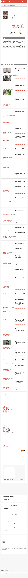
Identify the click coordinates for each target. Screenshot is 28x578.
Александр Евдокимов (5, 427)
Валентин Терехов (6, 281)
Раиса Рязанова (16, 25)
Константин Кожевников (7, 220)
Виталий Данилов (5, 426)
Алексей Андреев (5, 297)
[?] (10, 201)
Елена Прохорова (5, 412)
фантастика (2, 573)
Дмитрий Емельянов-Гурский (6, 444)
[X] (24, 450)
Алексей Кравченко (19, 24)
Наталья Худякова (14, 26)
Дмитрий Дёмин (5, 369)
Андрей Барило (5, 140)
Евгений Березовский (6, 201)
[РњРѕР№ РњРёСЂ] (23, 450)
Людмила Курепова (6, 190)
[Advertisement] (14, 56)
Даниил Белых (19, 26)
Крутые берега (13, 5)
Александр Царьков (5, 424)
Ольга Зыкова (4, 403)
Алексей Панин (5, 121)
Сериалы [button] (11, 565)
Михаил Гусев (4, 422)
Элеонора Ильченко (6, 171)
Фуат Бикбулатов (5, 433)
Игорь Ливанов (5, 75)
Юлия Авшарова (5, 402)
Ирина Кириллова (5, 411)
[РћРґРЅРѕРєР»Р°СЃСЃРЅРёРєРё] (22, 450)
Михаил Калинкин (5, 157)
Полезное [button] (20, 565)
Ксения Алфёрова (14, 24)
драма (12, 15)
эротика (8, 573)
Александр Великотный (5, 443)
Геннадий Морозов (5, 430)
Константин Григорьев (5, 423)
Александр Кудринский (6, 236)
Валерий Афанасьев (6, 126)
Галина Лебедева (5, 409)
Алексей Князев (5, 446)
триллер (6, 573)
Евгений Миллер (5, 104)
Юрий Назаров (5, 132)
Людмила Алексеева (6, 347)
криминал (15, 15)
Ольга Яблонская (5, 432)
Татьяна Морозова (6, 387)
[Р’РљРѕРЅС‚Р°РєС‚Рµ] (21, 450)
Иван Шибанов (5, 152)
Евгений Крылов (5, 184)
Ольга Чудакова (21, 25)
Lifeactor (5, 5)
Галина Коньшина (21, 27)
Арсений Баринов (5, 405)
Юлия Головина (5, 230)
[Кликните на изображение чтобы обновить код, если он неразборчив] (16, 479)
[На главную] (2, 5)
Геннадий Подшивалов (5, 408)
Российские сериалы (8, 5)
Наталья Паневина (5, 442)
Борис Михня (4, 414)
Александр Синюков (6, 363)
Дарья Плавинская (5, 410)
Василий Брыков (5, 166)
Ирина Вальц (5, 311)
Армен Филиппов (5, 339)
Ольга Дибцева (5, 286)
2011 (12, 13)
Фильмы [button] (2, 565)
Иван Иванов (4, 406)
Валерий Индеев (5, 431)
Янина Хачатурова (6, 252)
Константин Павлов (5, 413)
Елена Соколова (5, 404)
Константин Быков (6, 246)
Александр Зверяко (5, 407)
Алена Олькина (5, 378)
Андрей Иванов (5, 428)
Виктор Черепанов (6, 334)
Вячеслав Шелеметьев (5, 429)
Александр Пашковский (6, 262)
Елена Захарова (16, 27)
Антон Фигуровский (6, 267)
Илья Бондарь (4, 425)
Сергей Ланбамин (5, 307)
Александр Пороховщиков (7, 214)
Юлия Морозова (5, 445)
